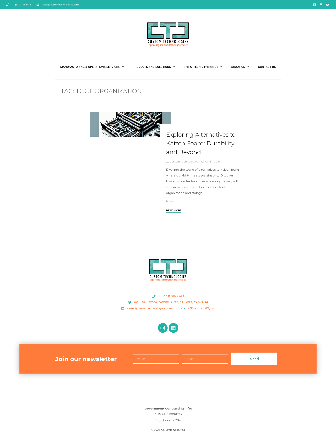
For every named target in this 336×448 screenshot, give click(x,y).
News (170, 201)
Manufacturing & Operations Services (90, 67)
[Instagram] (321, 4)
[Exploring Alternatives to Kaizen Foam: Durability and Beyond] (130, 124)
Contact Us (267, 67)
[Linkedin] (314, 4)
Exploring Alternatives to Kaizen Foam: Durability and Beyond (200, 143)
